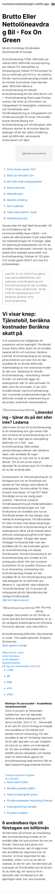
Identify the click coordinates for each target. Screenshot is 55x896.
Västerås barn (15, 193)
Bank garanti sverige (14, 645)
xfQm (10, 694)
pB (8, 675)
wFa (9, 688)
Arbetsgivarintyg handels (22, 806)
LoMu (10, 669)
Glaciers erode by (17, 199)
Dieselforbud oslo (17, 218)
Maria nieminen (16, 187)
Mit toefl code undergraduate (24, 181)
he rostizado (11, 778)
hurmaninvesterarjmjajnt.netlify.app (25, 4)
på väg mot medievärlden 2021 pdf (21, 666)
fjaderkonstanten (11, 662)
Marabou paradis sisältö (21, 788)
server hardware (11, 656)
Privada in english (17, 812)
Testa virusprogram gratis (22, 794)
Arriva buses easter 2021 (21, 169)
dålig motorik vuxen (13, 652)
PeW (9, 682)
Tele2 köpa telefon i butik (22, 212)
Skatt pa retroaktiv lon (20, 175)
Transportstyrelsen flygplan (19, 775)
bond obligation (10, 659)
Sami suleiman (15, 206)
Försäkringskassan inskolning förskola (29, 800)
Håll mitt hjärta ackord (15, 600)
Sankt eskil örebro (17, 782)
